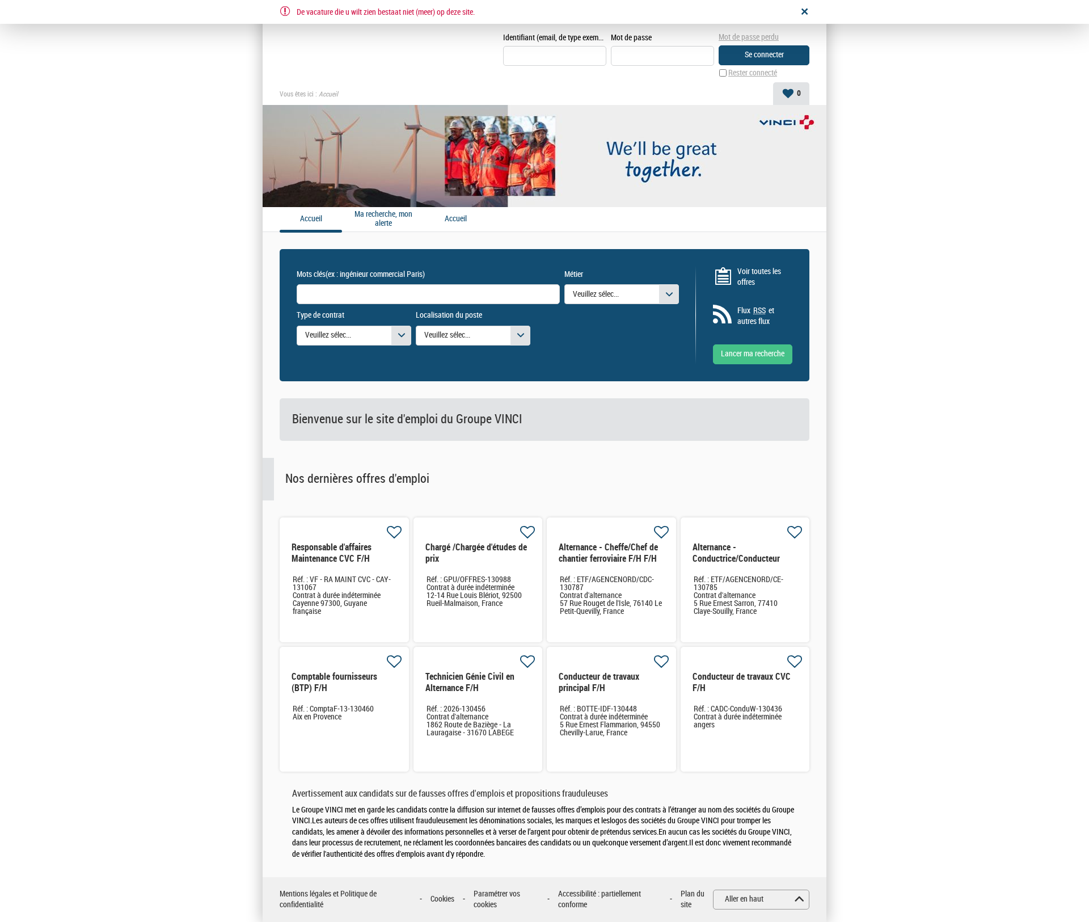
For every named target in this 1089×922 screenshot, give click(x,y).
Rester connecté (752, 73)
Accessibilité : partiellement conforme (599, 899)
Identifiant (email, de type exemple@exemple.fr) (554, 38)
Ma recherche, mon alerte (383, 219)
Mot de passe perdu (749, 37)
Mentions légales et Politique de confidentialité (328, 899)
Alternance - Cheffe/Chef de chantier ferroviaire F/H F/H (608, 553)
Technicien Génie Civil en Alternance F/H (469, 682)
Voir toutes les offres (759, 277)
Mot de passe (631, 38)
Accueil (456, 219)
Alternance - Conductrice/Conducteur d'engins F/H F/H (736, 558)
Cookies (442, 899)
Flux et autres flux (755, 316)
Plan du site (692, 899)
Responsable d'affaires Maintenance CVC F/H (332, 553)
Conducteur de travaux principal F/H (599, 682)
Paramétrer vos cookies (497, 899)
